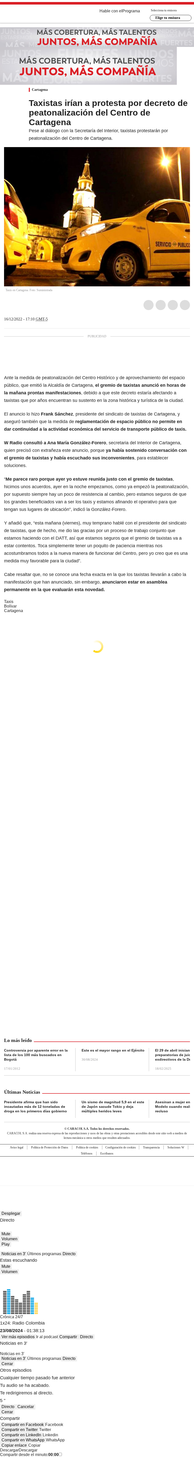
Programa (131, 11)
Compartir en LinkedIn (21, 1435)
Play (6, 1244)
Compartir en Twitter (20, 1429)
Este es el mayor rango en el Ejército (113, 1050)
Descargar (9, 1450)
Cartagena (40, 90)
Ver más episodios (18, 1337)
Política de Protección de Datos (49, 1147)
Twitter (161, 305)
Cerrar (7, 1364)
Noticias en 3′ (14, 1254)
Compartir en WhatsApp (23, 1440)
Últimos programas (44, 1254)
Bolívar (10, 606)
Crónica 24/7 (11, 1317)
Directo (69, 1254)
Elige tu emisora (167, 18)
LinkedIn (173, 305)
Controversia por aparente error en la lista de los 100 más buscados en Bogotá (36, 1054)
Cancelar (25, 1407)
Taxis (8, 601)
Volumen (9, 1239)
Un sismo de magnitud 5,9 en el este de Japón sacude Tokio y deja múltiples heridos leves (113, 1106)
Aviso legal (16, 1147)
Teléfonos (86, 1153)
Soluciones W (175, 1147)
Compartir (68, 1337)
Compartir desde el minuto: (29, 1454)
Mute (6, 1234)
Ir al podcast (47, 1337)
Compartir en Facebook (23, 1424)
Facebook (148, 305)
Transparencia (151, 1147)
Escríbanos (106, 1153)
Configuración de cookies (120, 1147)
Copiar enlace (14, 1445)
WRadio (32, 15)
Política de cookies (87, 1147)
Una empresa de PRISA (97, 1168)
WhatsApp (185, 305)
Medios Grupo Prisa (97, 1180)
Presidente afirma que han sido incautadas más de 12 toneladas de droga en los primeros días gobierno (35, 1106)
